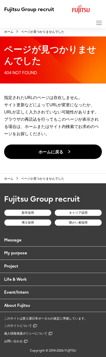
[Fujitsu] (87, 9)
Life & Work (15, 279)
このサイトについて (18, 326)
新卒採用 (28, 213)
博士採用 (28, 222)
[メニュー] (99, 23)
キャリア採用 (78, 213)
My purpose (15, 252)
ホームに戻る (51, 151)
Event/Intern (16, 292)
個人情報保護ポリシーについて (25, 333)
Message (12, 239)
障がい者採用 (78, 222)
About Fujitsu (17, 305)
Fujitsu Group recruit (29, 9)
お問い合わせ (13, 341)
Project (11, 266)
